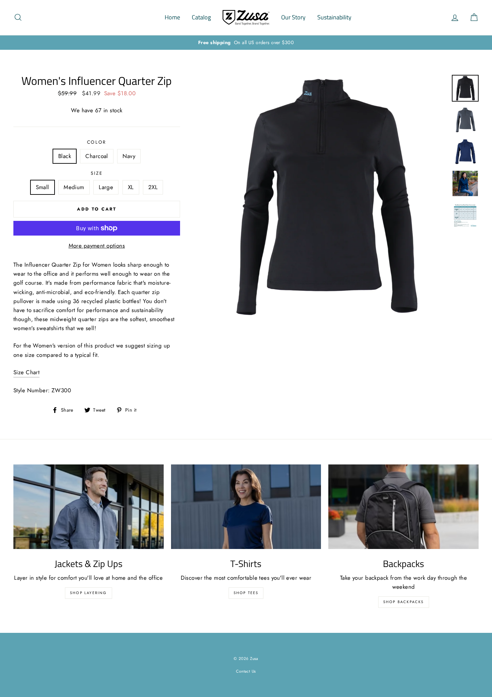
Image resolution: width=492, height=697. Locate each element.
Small (42, 187)
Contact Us (246, 671)
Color (97, 142)
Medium (74, 187)
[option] (246, 42)
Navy (128, 156)
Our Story (293, 17)
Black (64, 156)
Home (172, 17)
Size (96, 173)
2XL (153, 187)
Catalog (201, 17)
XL (131, 187)
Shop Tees (246, 592)
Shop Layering (88, 592)
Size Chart (26, 372)
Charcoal (96, 156)
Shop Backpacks (403, 601)
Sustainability (334, 17)
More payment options (97, 246)
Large (106, 187)
